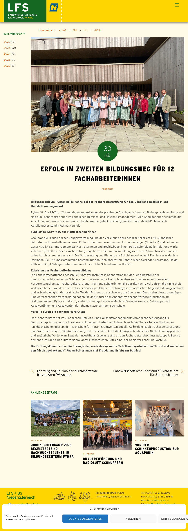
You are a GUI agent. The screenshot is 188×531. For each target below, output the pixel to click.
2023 (7, 59)
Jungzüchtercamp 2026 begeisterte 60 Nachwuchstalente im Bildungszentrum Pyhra (52, 450)
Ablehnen (133, 518)
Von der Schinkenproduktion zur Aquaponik (157, 449)
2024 (7, 53)
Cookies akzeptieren (85, 518)
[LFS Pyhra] (33, 10)
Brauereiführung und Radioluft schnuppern (103, 461)
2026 (7, 41)
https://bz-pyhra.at (158, 500)
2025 (7, 47)
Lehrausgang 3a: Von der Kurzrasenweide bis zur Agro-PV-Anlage (67, 373)
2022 (7, 65)
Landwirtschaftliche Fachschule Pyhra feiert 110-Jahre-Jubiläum (145, 373)
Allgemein (107, 188)
